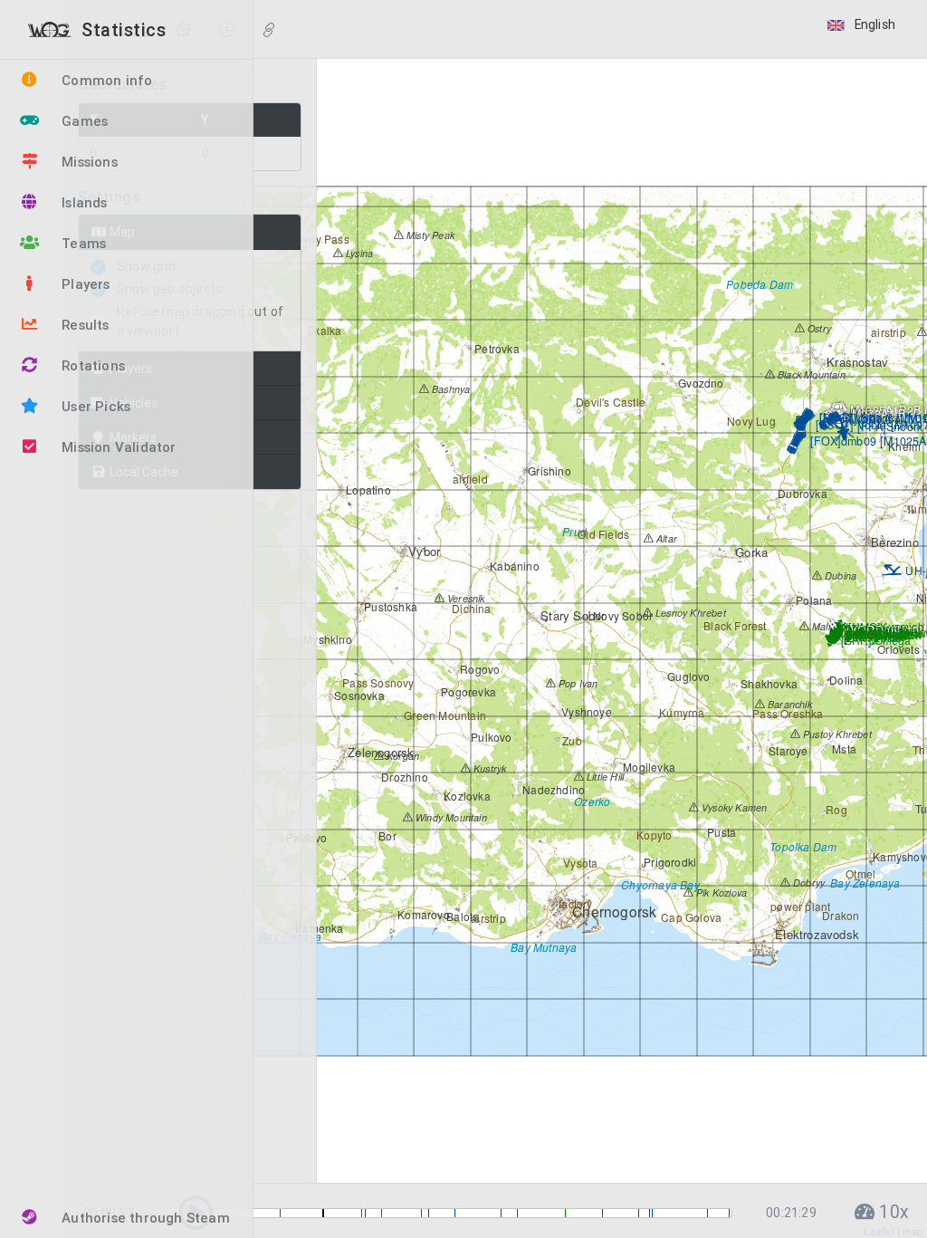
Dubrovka (801, 493)
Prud (573, 531)
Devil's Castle (609, 401)
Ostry (818, 328)
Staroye (787, 750)
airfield (469, 478)
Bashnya (450, 389)
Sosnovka (358, 695)
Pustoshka (389, 606)
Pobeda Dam (758, 284)
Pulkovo (490, 736)
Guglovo (687, 676)
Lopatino (367, 489)
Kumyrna (680, 712)
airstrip (487, 918)
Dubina (839, 575)
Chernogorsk (612, 911)
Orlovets (897, 649)
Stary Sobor (571, 615)
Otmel (859, 873)
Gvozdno (699, 382)
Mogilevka (647, 766)
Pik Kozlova (720, 892)
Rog (835, 809)
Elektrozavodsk (815, 934)
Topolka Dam (801, 846)
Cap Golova (690, 917)
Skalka (322, 330)
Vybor (422, 551)
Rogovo (478, 669)
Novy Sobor (621, 615)
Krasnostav (855, 361)
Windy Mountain (450, 817)
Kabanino (513, 565)
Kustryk (489, 768)
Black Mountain (810, 374)
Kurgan (401, 756)
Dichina (470, 608)
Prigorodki (668, 861)
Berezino (893, 542)
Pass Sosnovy (377, 682)
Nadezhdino (552, 789)
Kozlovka (466, 795)
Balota (461, 916)
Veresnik (464, 598)
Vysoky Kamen (733, 807)
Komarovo (422, 914)
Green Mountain (443, 715)
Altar (665, 538)
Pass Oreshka (787, 713)
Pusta (720, 832)
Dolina (845, 679)
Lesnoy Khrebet (689, 612)
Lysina (358, 253)
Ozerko (590, 801)
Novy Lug (750, 420)
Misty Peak (429, 235)
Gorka (749, 552)
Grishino (548, 470)
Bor (386, 835)
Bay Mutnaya (542, 947)
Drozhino (403, 776)
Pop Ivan (577, 683)
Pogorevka (467, 691)
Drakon (839, 915)
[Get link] (269, 31)
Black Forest (734, 625)
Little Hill (604, 776)
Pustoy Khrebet (836, 734)
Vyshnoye (585, 711)
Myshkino (326, 639)
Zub (570, 740)
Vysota (578, 862)
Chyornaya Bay (659, 884)
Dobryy (807, 882)
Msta (842, 748)
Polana (812, 600)
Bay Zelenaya (864, 882)
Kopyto (653, 834)
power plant (799, 906)
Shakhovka (768, 683)
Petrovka (496, 348)
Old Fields (602, 534)
